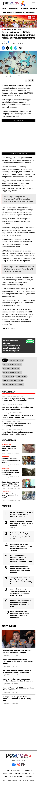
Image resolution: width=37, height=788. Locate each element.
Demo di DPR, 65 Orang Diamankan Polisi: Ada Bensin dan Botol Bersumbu (18, 680)
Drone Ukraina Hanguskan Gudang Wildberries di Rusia (11, 496)
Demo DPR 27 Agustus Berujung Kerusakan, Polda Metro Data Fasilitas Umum (18, 661)
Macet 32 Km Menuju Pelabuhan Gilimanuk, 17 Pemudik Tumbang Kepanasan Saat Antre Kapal (21, 558)
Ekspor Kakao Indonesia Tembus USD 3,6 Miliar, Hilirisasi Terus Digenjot (10, 484)
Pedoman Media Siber (23, 774)
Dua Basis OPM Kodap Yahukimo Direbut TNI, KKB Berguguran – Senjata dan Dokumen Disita (20, 592)
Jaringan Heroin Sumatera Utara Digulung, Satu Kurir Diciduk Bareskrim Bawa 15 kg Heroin (21, 581)
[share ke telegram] (16, 49)
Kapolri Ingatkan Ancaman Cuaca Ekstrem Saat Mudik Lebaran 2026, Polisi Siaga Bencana (20, 570)
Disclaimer (7, 774)
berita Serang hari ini (16, 360)
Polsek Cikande (21, 376)
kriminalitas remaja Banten (12, 372)
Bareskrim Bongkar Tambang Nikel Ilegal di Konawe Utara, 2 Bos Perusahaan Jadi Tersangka (21, 525)
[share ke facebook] (4, 49)
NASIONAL (24, 9)
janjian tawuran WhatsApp (12, 364)
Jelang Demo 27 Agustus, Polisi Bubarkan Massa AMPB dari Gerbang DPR (17, 699)
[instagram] (19, 766)
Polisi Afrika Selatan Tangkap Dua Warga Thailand (9, 449)
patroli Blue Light (8, 376)
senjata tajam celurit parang (13, 380)
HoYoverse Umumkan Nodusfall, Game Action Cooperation (10, 472)
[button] (26, 81)
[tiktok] (23, 766)
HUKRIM (14, 29)
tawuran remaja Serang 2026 (13, 384)
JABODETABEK (13, 9)
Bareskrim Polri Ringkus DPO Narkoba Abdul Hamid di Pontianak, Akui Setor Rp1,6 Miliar (20, 603)
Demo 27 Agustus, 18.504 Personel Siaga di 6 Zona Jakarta (18, 689)
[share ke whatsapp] (12, 49)
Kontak (29, 777)
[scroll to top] (34, 776)
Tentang (16, 771)
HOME (4, 9)
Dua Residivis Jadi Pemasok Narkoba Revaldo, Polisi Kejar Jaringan (17, 652)
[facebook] (14, 766)
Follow (30, 341)
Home (7, 771)
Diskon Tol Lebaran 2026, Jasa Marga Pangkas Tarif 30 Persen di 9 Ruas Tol (21, 514)
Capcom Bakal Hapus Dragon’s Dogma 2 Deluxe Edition (11, 460)
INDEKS (19, 29)
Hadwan (5, 42)
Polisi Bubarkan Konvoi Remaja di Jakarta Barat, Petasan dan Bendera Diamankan (19, 614)
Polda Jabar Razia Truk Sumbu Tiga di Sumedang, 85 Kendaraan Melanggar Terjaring (21, 547)
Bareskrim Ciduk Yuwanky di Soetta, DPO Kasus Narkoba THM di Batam (17, 671)
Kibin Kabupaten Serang (11, 368)
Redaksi (26, 771)
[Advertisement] (18, 726)
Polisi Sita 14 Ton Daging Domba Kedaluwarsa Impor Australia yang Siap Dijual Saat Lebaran (20, 536)
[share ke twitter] (8, 49)
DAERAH (8, 29)
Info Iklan (18, 777)
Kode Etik (7, 777)
